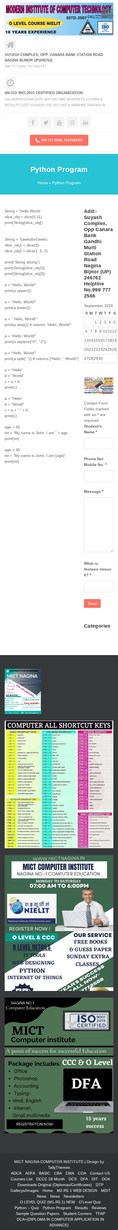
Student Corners (77, 1213)
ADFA (30, 1173)
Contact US (100, 1173)
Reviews (99, 1208)
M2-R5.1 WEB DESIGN (77, 1190)
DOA (106, 1179)
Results (81, 1208)
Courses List (21, 1179)
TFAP (100, 1213)
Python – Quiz (27, 1208)
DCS (73, 1179)
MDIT (106, 1190)
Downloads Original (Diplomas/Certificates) (55, 1185)
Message (93, 491)
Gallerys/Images (24, 1190)
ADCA (16, 1173)
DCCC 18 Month (50, 1179)
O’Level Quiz (90, 1202)
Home (43, 183)
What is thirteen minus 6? (97, 569)
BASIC (44, 1173)
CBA (58, 1173)
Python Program (57, 1208)
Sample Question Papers (37, 1213)
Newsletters (74, 1196)
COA (82, 1173)
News (41, 1196)
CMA (70, 1173)
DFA (84, 1179)
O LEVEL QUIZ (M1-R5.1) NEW (47, 1202)
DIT (95, 1179)
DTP (99, 1185)
